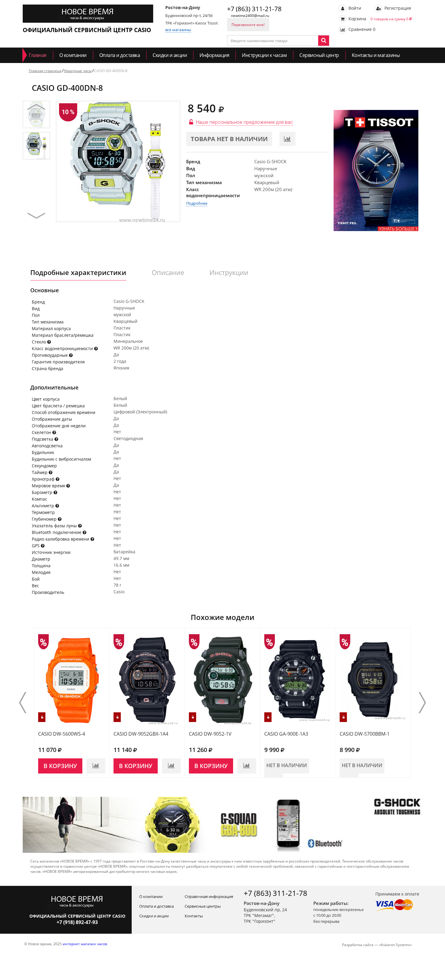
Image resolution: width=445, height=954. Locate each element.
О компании (73, 55)
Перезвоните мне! (248, 24)
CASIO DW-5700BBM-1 (365, 733)
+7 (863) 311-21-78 (254, 9)
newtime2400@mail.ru (250, 15)
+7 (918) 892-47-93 (77, 922)
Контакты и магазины (376, 55)
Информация (214, 55)
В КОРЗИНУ (60, 766)
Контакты (194, 916)
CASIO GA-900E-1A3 (286, 733)
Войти (354, 8)
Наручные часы (78, 70)
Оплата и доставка (119, 55)
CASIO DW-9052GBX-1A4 (141, 733)
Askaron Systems (395, 944)
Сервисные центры (203, 906)
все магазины (178, 29)
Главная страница (45, 70)
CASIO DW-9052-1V (210, 733)
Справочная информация (209, 896)
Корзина (377, 19)
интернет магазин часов (85, 943)
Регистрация (397, 8)
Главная (38, 55)
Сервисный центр (319, 55)
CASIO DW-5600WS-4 (61, 733)
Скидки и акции (170, 55)
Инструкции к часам (264, 55)
